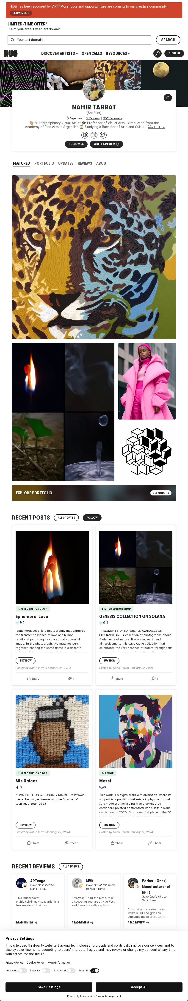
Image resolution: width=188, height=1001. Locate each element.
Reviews (85, 163)
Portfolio (44, 163)
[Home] (11, 53)
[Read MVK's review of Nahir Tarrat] (94, 901)
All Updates (66, 517)
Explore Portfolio (34, 493)
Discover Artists (58, 53)
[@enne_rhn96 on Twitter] (103, 135)
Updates (66, 163)
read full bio (156, 127)
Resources (117, 53)
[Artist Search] (157, 53)
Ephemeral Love (32, 616)
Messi (105, 781)
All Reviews (71, 866)
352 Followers (112, 118)
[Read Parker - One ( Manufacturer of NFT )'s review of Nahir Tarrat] (150, 901)
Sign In (174, 53)
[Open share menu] (168, 97)
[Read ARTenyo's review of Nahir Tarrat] (38, 901)
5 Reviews (93, 118)
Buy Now (25, 660)
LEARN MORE (20, 13)
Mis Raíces (27, 781)
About (102, 163)
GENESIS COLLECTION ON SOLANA (132, 616)
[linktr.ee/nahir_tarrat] (84, 135)
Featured (21, 163)
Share (35, 678)
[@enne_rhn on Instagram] (94, 135)
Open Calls (92, 53)
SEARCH (168, 40)
